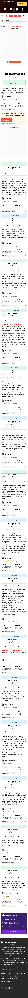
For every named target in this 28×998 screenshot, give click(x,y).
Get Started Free (13, 932)
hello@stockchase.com (14, 970)
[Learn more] (25, 211)
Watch (19, 174)
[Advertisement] (14, 44)
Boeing (11, 598)
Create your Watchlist (8, 123)
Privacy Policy (5, 978)
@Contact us (18, 976)
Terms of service (14, 978)
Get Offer (22, 4)
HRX (10, 604)
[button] (14, 96)
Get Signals (5, 120)
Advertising (11, 976)
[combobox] (14, 20)
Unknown (5, 99)
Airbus (15, 596)
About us (15, 973)
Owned (5, 201)
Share (6, 174)
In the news (4, 976)
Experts (10, 973)
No (4, 663)
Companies (4, 973)
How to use (22, 973)
